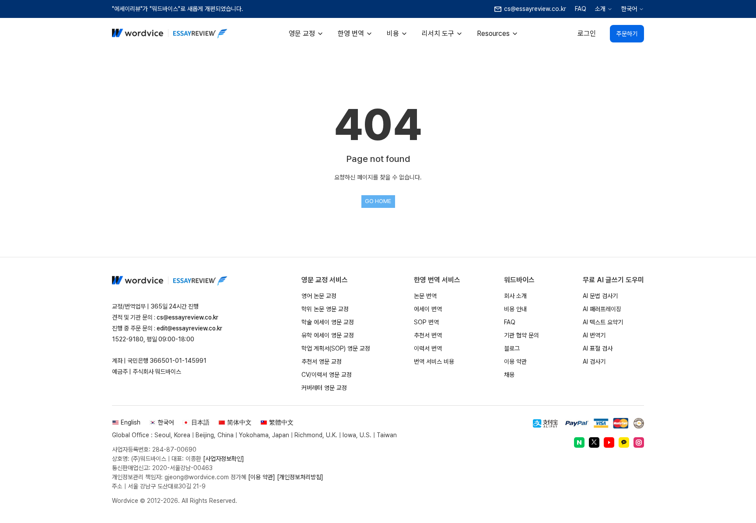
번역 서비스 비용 (434, 361)
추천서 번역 (428, 335)
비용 (393, 33)
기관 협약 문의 (521, 335)
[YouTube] (609, 442)
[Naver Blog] (579, 442)
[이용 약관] (261, 477)
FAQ (580, 8)
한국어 (629, 8)
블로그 (512, 348)
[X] (594, 442)
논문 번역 (425, 295)
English (130, 422)
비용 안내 (515, 308)
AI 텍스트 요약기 (603, 322)
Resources (493, 33)
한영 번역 (351, 33)
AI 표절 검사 (597, 348)
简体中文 (239, 422)
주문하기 (626, 33)
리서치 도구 (438, 33)
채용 (509, 374)
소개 (600, 8)
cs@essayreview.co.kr (187, 317)
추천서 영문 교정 (321, 361)
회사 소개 (515, 295)
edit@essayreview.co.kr (189, 328)
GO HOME (378, 201)
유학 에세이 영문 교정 (327, 335)
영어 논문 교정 (318, 295)
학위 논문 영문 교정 (325, 308)
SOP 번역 (426, 322)
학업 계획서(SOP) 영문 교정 (335, 348)
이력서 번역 (428, 348)
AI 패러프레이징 (602, 308)
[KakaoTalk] (624, 442)
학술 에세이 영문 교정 (327, 322)
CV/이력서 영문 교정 (326, 374)
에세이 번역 (428, 308)
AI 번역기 (594, 335)
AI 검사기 (594, 361)
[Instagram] (639, 442)
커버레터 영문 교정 (324, 387)
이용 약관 (515, 361)
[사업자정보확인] (223, 458)
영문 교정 (302, 33)
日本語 (200, 422)
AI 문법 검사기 (600, 295)
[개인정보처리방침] (300, 477)
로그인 (587, 33)
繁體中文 (281, 422)
